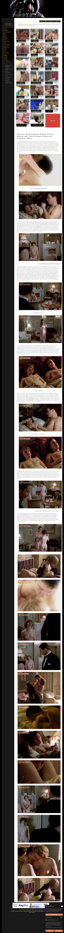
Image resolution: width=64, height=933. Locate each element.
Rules (53, 927)
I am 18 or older (54, 914)
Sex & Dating (48, 21)
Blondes (5, 28)
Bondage (5, 55)
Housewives (6, 53)
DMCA (33, 909)
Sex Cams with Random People (9, 66)
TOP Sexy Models (7, 80)
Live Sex (58, 21)
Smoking (5, 58)
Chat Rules (28, 909)
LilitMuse (35, 40)
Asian (4, 33)
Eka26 (48, 68)
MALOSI (34, 97)
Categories (8, 23)
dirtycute (35, 68)
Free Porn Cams (42, 21)
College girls (6, 41)
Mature (4, 42)
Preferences (8, 25)
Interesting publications (8, 83)
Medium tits (6, 47)
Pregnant (5, 38)
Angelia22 (20, 97)
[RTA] (61, 917)
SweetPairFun (21, 68)
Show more (52, 120)
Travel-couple (50, 97)
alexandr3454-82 (50, 54)
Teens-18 (5, 52)
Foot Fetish (6, 59)
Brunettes (5, 30)
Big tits (5, 49)
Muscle (5, 39)
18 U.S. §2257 (59, 927)
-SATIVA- (49, 111)
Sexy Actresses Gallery (27, 24)
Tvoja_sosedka (36, 83)
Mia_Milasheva (21, 125)
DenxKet (49, 83)
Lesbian (5, 36)
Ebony (4, 50)
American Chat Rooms (9, 69)
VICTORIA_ (20, 83)
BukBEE (20, 24)
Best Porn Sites (53, 21)
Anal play (5, 56)
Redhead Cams (7, 31)
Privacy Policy (22, 909)
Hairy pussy (6, 45)
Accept (58, 930)
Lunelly (34, 54)
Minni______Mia (21, 54)
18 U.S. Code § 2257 (39, 909)
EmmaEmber (21, 40)
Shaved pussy (6, 44)
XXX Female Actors (8, 78)
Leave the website (49, 917)
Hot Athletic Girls (8, 75)
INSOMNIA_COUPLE (37, 125)
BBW (4, 35)
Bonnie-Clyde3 (21, 111)
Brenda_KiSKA (36, 111)
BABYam (49, 40)
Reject (49, 930)
